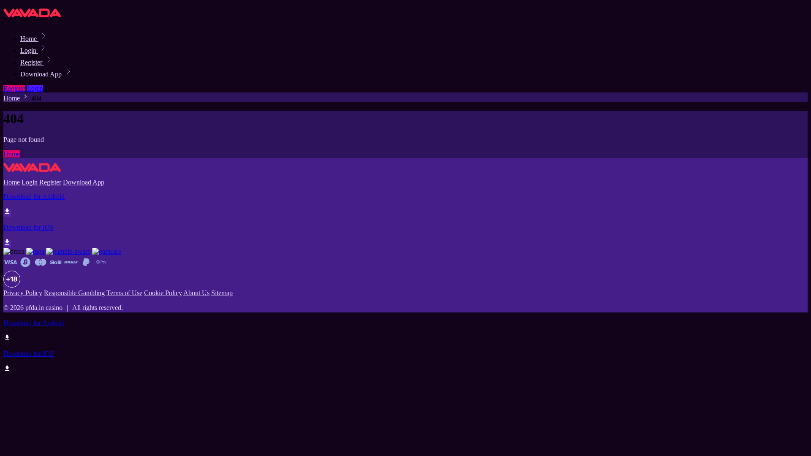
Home (29, 38)
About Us (196, 292)
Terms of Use (124, 292)
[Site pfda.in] (32, 20)
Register (32, 62)
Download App (41, 74)
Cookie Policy (163, 292)
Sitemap (222, 292)
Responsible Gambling (74, 292)
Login (29, 50)
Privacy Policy (22, 292)
